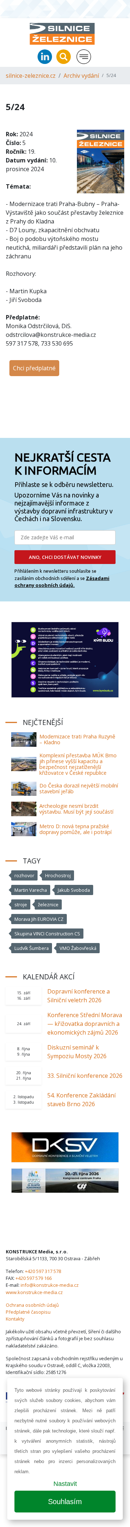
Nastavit (65, 1483)
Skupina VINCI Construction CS (47, 933)
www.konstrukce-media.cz (34, 1292)
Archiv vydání (81, 76)
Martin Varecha (30, 890)
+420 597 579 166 (34, 1278)
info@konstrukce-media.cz (50, 1285)
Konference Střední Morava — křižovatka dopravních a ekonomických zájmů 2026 (84, 1023)
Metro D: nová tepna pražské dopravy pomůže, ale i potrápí (75, 829)
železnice (48, 904)
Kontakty (15, 1319)
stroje (20, 904)
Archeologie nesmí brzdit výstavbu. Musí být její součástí (76, 808)
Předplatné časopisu (28, 1312)
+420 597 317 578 (43, 1271)
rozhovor (24, 875)
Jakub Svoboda (74, 890)
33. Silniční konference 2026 (84, 1076)
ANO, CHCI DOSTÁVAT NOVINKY (65, 557)
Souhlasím (65, 1502)
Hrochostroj (58, 875)
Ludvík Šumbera (31, 948)
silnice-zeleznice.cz (31, 76)
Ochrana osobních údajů (32, 1305)
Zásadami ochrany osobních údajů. (61, 582)
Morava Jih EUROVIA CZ (39, 919)
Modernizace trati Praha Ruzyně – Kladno (77, 739)
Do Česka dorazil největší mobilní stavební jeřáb (78, 788)
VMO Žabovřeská (78, 948)
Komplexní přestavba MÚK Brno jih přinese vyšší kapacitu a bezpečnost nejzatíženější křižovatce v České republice (78, 764)
